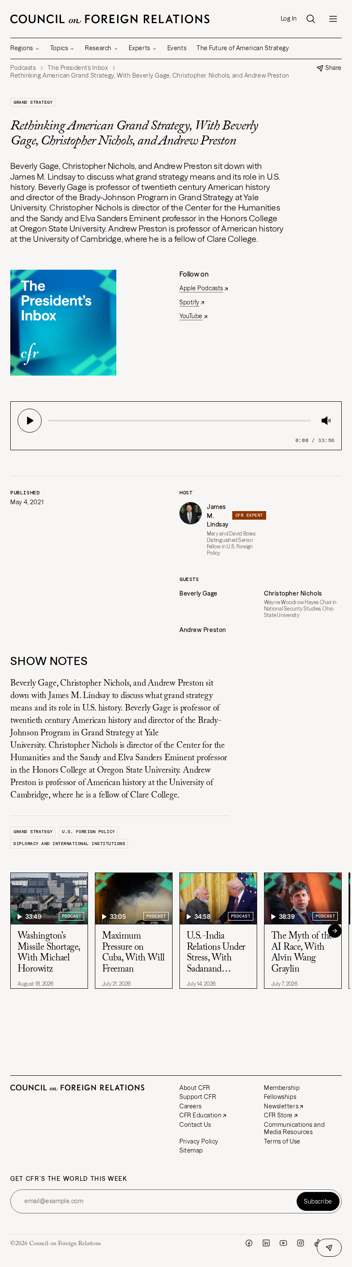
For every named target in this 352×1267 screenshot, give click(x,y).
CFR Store (278, 1115)
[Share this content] (329, 1247)
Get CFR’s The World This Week (68, 1179)
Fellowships (280, 1097)
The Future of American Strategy (243, 48)
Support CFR (197, 1097)
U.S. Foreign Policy (88, 831)
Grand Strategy (32, 102)
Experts (139, 48)
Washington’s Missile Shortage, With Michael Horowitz (48, 953)
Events (176, 48)
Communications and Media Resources (294, 1128)
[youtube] (283, 1243)
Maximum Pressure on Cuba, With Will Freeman (133, 953)
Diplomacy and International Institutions (69, 843)
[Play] (30, 421)
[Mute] (325, 420)
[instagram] (300, 1243)
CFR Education (200, 1115)
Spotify (189, 302)
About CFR (194, 1088)
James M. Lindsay (218, 515)
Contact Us (195, 1125)
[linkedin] (266, 1243)
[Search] (310, 18)
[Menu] (333, 18)
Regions (21, 48)
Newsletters (281, 1106)
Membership (282, 1088)
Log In (289, 18)
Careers (190, 1106)
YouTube (191, 316)
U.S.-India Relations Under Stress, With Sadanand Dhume (216, 953)
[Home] (109, 19)
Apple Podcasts (201, 288)
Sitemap (191, 1150)
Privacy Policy (198, 1141)
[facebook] (249, 1243)
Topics (59, 48)
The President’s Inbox (78, 68)
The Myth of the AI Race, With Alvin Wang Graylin (302, 953)
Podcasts (23, 68)
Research (98, 48)
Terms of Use (282, 1141)
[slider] (51, 420)
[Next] (335, 931)
